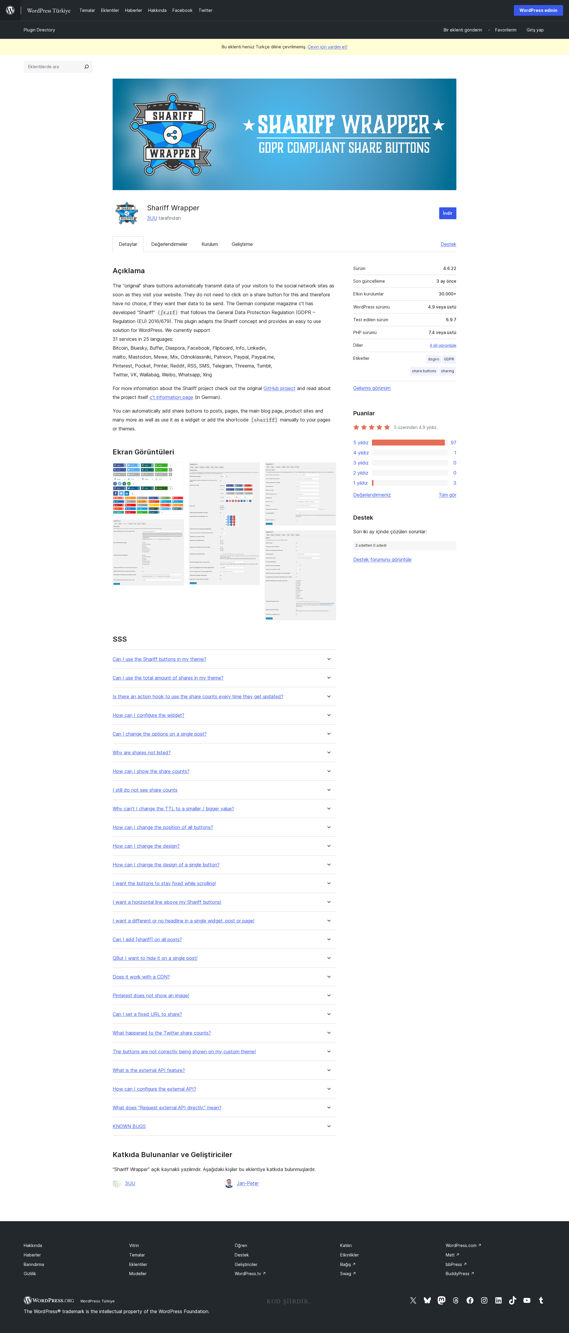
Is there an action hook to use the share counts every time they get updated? (198, 696)
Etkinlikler (349, 1254)
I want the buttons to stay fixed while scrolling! (164, 883)
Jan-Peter (248, 1183)
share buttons (424, 371)
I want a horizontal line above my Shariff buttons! (167, 902)
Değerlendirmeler (169, 244)
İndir (448, 213)
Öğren (241, 1245)
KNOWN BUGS (129, 1126)
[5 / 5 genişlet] (328, 538)
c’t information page (171, 397)
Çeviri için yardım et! (327, 46)
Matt (453, 1254)
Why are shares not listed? (142, 752)
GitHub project (279, 388)
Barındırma (34, 1264)
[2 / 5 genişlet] (176, 527)
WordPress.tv (250, 1273)
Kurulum (210, 244)
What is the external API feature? (149, 1070)
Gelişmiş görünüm (372, 388)
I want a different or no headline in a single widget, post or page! (183, 921)
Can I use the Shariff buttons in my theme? (159, 659)
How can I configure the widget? (148, 715)
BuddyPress (460, 1273)
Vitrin (134, 1245)
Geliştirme (242, 244)
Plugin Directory (39, 29)
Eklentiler (138, 1264)
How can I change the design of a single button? (166, 865)
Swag (348, 1273)
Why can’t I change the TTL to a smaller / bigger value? (173, 809)
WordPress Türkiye (97, 1301)
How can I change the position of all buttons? (163, 827)
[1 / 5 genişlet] (176, 470)
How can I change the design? (146, 846)
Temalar (137, 1254)
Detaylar (128, 244)
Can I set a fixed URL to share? (147, 1014)
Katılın (346, 1245)
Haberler (32, 1254)
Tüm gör (447, 495)
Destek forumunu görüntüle (382, 559)
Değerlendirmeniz (372, 495)
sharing (447, 371)
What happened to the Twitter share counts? (162, 1033)
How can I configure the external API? (154, 1089)
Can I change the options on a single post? (160, 734)
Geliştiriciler (246, 1264)
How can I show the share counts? (151, 771)
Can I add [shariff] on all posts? (147, 939)
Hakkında (33, 1245)
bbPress (456, 1264)
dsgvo (433, 359)
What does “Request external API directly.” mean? (167, 1108)
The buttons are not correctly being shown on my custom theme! (184, 1051)
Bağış (348, 1264)
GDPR (449, 359)
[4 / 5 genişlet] (328, 470)
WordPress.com (464, 1245)
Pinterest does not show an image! (151, 995)
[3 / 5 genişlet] (252, 470)
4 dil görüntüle (443, 345)
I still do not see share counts (145, 790)
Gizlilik (30, 1273)
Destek (448, 244)
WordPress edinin (538, 10)
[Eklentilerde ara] (86, 67)
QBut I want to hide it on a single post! (155, 958)
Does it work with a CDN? (141, 977)
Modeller (138, 1273)
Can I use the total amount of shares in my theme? (168, 678)
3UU (152, 218)
